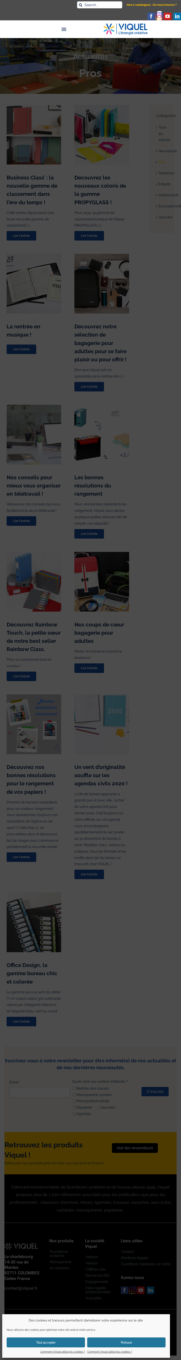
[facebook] (151, 16)
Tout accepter (46, 1342)
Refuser (126, 1342)
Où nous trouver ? (165, 4)
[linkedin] (177, 16)
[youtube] (167, 16)
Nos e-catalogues (139, 4)
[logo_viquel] (126, 25)
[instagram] (159, 16)
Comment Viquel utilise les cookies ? (62, 1351)
